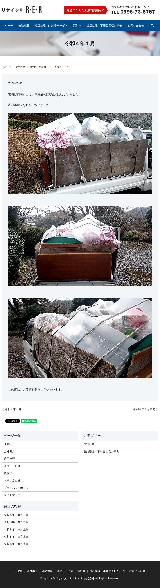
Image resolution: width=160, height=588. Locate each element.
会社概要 (23, 25)
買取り (77, 25)
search (152, 25)
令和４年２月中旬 (144, 409)
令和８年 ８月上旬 (16, 529)
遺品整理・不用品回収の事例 (104, 25)
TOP (4, 67)
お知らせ (89, 444)
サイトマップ (12, 495)
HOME (9, 25)
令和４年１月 (13, 409)
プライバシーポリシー (17, 487)
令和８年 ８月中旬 (16, 514)
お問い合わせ (136, 25)
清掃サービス (59, 25)
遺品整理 (40, 25)
